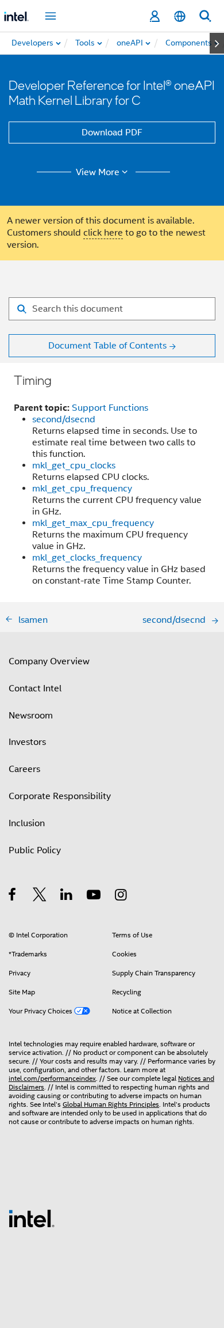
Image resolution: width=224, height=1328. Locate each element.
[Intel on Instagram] (121, 896)
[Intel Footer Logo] (32, 1218)
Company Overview (49, 661)
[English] (179, 16)
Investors (27, 742)
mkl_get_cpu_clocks (73, 465)
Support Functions (110, 408)
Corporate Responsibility (60, 796)
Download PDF (112, 132)
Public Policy (35, 850)
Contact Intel (35, 688)
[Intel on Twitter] (40, 896)
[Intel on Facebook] (13, 896)
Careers (24, 769)
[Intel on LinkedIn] (67, 896)
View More (97, 172)
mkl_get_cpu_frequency (82, 488)
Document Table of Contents (107, 345)
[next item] (217, 43)
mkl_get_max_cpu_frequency (93, 523)
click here (103, 233)
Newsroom (31, 715)
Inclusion (27, 823)
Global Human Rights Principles (111, 1104)
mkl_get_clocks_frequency (87, 557)
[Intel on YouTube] (94, 896)
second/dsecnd (63, 419)
